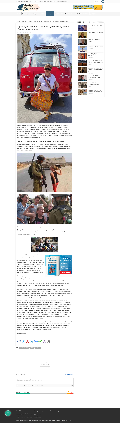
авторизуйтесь (69, 374)
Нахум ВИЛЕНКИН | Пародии (95, 46)
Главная (18, 21)
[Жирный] (17, 386)
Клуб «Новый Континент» (82, 13)
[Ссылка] (37, 386)
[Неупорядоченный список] (30, 386)
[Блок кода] (34, 386)
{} (39, 385)
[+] (42, 385)
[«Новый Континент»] (28, 7)
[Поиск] (103, 1)
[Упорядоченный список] (27, 386)
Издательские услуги (62, 1)
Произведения (26, 13)
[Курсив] (20, 386)
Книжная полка (59, 13)
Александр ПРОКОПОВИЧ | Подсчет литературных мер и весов (95, 69)
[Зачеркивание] (25, 386)
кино (31, 347)
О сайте (36, 1)
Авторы (18, 13)
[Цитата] (32, 386)
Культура (49, 13)
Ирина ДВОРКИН (24, 347)
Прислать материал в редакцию (47, 1)
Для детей (93, 13)
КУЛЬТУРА (24, 21)
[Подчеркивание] (22, 386)
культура (38, 347)
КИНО (30, 21)
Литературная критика (39, 13)
